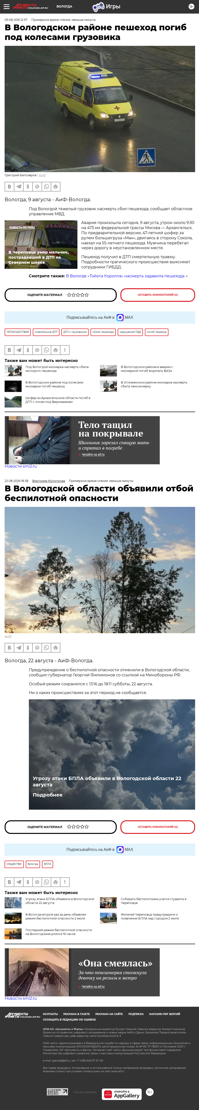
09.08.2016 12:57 (16, 20)
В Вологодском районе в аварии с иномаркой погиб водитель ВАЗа (147, 369)
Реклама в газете (76, 1014)
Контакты (50, 1014)
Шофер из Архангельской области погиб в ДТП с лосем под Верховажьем (57, 400)
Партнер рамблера (84, 1092)
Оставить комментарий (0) (158, 294)
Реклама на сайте (109, 1014)
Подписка (136, 1014)
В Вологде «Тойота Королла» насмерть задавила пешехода (125, 276)
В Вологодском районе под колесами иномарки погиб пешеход (54, 384)
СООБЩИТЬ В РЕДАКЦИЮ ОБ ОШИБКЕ (69, 1019)
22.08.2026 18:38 (16, 481)
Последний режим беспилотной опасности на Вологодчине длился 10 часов (58, 932)
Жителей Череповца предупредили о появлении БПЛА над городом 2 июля (150, 916)
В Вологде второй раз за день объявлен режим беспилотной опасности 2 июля (55, 916)
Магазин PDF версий (164, 1014)
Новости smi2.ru (21, 466)
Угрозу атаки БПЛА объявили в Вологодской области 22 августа (107, 781)
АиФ (42, 175)
